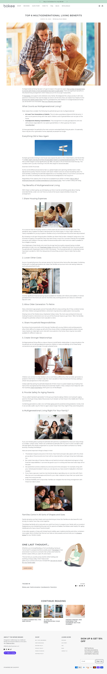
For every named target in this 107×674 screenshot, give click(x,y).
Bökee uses (25, 587)
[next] (67, 1)
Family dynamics (35, 587)
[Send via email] (82, 585)
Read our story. (10, 643)
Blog (63, 648)
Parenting (53, 587)
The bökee (55, 550)
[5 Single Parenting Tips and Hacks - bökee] (31, 611)
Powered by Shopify (11, 667)
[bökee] (9, 5)
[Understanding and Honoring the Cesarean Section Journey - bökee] (75, 611)
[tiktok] (11, 649)
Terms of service (39, 650)
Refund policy (39, 645)
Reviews (64, 640)
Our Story (64, 642)
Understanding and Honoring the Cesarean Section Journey (74, 622)
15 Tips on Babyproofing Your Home (52, 621)
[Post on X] (78, 585)
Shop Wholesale (39, 642)
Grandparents (45, 587)
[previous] (40, 1)
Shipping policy (39, 653)
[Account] (99, 6)
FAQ (62, 645)
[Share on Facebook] (76, 585)
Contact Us (64, 650)
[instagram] (6, 649)
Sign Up (99, 661)
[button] (84, 585)
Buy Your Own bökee (40, 640)
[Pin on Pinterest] (80, 585)
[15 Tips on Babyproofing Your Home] (53, 611)
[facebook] (4, 649)
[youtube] (9, 649)
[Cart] (102, 6)
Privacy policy (39, 648)
